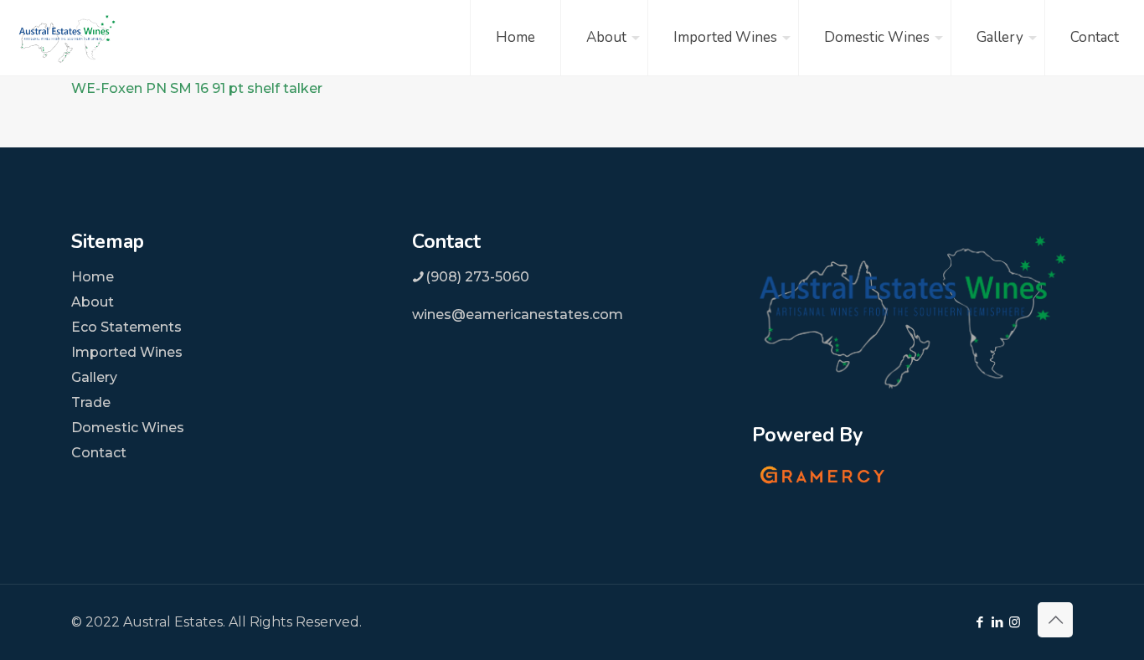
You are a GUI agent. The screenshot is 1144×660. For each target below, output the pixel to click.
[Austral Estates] (67, 37)
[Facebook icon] (979, 622)
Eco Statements (126, 327)
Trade (91, 402)
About (92, 302)
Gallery (94, 377)
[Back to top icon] (1055, 619)
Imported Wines (127, 352)
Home (92, 277)
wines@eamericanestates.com (517, 314)
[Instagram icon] (1014, 622)
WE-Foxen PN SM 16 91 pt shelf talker (196, 88)
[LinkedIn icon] (997, 622)
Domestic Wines (127, 428)
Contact (98, 453)
